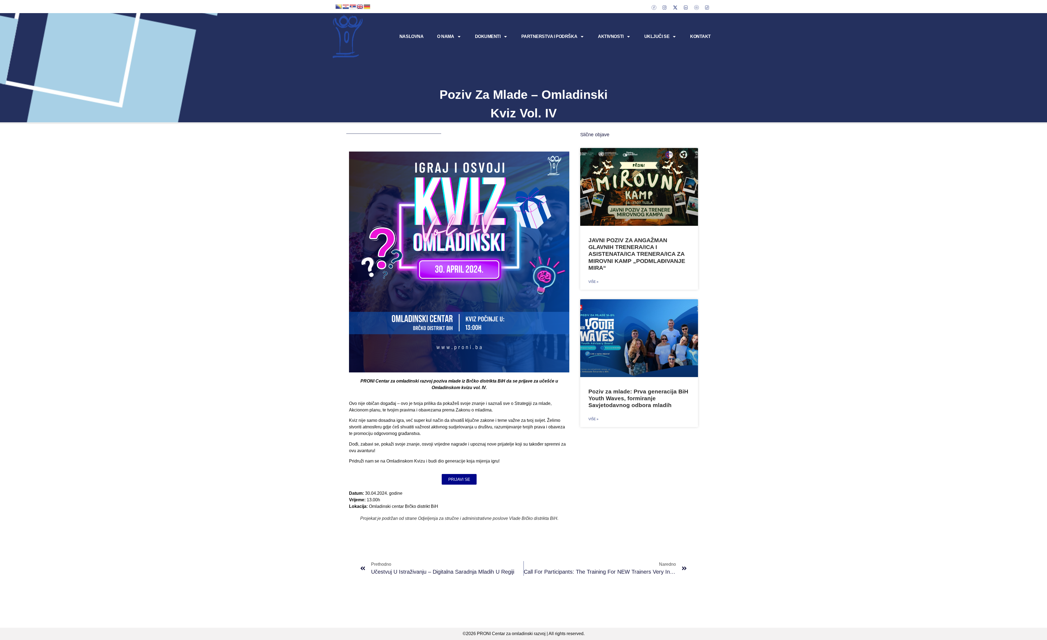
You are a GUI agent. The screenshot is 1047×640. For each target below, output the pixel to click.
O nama (445, 36)
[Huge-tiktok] (707, 7)
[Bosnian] (338, 6)
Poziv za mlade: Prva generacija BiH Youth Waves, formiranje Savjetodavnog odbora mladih (638, 398)
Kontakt (700, 36)
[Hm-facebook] (653, 7)
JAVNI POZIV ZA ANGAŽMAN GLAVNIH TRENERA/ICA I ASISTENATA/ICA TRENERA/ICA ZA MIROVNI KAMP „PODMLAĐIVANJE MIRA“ (636, 254)
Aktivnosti (611, 36)
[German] (367, 6)
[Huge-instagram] (664, 7)
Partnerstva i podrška (549, 36)
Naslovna (411, 36)
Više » (593, 282)
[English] (360, 6)
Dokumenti (488, 36)
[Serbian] (353, 6)
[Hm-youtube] (696, 7)
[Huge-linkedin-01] (685, 7)
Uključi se (657, 36)
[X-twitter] (675, 7)
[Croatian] (346, 6)
